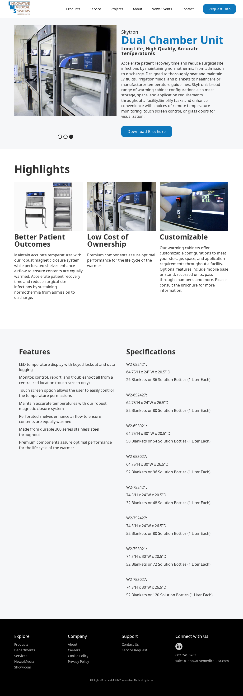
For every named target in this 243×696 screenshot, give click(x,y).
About (137, 9)
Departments (24, 650)
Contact (188, 9)
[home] (25, 8)
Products (21, 644)
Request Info (219, 9)
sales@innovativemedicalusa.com (202, 661)
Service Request (134, 650)
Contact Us (130, 644)
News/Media (24, 661)
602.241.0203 (185, 655)
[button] (73, 9)
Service (95, 9)
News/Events (162, 9)
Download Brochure (146, 131)
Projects (117, 9)
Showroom (22, 667)
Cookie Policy (78, 656)
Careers (74, 650)
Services (20, 656)
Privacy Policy (78, 661)
